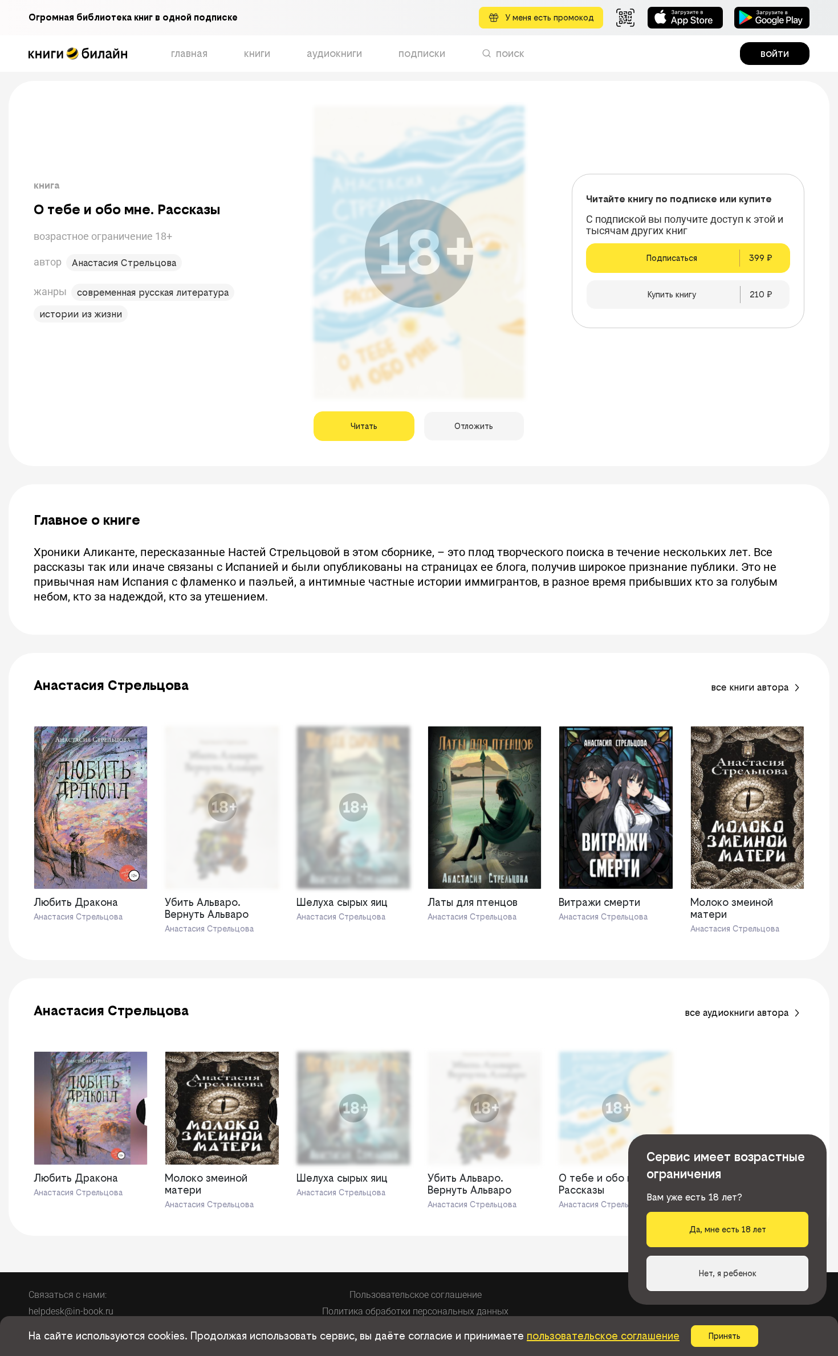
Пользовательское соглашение (415, 1294)
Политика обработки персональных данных (415, 1311)
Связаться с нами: (68, 1294)
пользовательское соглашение (603, 1336)
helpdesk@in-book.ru (71, 1311)
